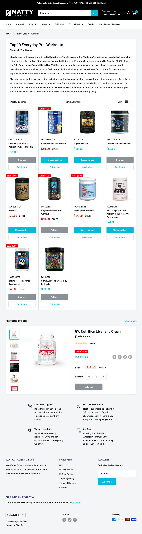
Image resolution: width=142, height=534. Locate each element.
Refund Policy (66, 474)
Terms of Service (67, 483)
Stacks (91, 24)
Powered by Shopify (14, 525)
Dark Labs (45, 277)
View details (131, 321)
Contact (63, 487)
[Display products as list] (131, 101)
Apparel (20, 24)
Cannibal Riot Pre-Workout (118, 143)
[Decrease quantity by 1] (89, 377)
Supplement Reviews (109, 24)
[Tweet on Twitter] (125, 357)
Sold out (22, 160)
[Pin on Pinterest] (120, 357)
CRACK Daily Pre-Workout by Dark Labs (54, 282)
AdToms (76, 502)
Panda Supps (14, 277)
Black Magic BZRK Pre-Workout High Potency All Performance (118, 213)
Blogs (44, 24)
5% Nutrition (81, 357)
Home (8, 24)
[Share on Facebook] (114, 357)
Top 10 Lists (74, 24)
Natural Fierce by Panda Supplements (19, 282)
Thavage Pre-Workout (84, 210)
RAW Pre (12, 210)
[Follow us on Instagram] (75, 520)
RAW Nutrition (14, 207)
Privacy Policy (66, 469)
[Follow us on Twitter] (70, 520)
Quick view (22, 167)
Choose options (55, 160)
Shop (31, 24)
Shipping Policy (66, 478)
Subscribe (107, 481)
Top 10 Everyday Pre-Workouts (26, 34)
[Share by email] (130, 357)
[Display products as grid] (126, 101)
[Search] (94, 13)
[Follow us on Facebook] (64, 520)
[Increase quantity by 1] (103, 377)
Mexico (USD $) (13, 515)
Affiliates (59, 24)
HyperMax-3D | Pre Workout (53, 143)
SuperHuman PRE (82, 143)
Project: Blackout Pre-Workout (51, 212)
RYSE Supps (46, 207)
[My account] (128, 12)
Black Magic (111, 207)
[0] (134, 13)
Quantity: (79, 376)
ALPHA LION (78, 140)
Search (62, 465)
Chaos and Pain (15, 140)
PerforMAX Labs (48, 140)
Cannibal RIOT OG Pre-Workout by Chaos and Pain (20, 145)
